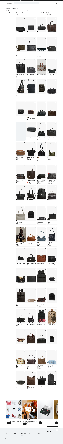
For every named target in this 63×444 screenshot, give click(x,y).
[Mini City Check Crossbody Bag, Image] (52, 275)
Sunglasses (38, 12)
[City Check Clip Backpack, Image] (41, 86)
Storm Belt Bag (29, 303)
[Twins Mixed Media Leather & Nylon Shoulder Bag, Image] (41, 172)
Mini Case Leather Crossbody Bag (19, 158)
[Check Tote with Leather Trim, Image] (21, 66)
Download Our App (49, 429)
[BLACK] (37, 157)
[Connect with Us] (51, 431)
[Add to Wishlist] (24, 18)
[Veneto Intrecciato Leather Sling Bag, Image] (52, 66)
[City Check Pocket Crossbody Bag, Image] (21, 172)
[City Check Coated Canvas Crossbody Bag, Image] (21, 25)
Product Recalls (7, 439)
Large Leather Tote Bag (52, 33)
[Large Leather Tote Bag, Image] (52, 25)
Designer (38, 5)
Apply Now (41, 0)
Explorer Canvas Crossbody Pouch (30, 95)
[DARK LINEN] (28, 386)
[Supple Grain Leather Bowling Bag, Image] (41, 336)
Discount (7, 37)
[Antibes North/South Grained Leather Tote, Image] (31, 336)
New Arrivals (23, 12)
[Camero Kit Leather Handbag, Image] (31, 357)
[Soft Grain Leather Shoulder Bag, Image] (31, 66)
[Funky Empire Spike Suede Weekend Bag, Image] (52, 109)
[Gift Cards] (45, 409)
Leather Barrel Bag (41, 117)
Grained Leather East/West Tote (40, 264)
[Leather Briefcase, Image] (52, 129)
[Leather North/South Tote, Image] (31, 172)
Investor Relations (39, 432)
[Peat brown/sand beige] (27, 117)
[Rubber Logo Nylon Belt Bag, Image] (41, 44)
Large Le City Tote (19, 324)
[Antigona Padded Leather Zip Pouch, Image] (31, 275)
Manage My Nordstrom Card (32, 434)
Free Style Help (22, 432)
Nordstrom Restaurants (23, 436)
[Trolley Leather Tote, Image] (31, 192)
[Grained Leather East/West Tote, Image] (41, 255)
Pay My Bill (30, 433)
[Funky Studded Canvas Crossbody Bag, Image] (52, 357)
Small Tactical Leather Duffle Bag (51, 201)
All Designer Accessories (19, 12)
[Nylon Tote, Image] (41, 378)
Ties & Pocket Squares (42, 12)
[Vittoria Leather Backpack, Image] (41, 192)
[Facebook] (50, 431)
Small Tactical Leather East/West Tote (20, 222)
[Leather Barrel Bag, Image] (41, 109)
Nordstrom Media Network (40, 434)
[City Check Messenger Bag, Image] (31, 25)
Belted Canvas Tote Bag (30, 387)
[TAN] (38, 157)
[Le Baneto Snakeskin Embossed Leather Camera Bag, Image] (41, 295)
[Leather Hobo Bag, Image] (41, 129)
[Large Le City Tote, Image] (21, 316)
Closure (7, 39)
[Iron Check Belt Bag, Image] (21, 378)
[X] (48, 431)
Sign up (52, 426)
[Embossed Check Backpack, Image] (52, 295)
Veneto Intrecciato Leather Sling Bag (51, 75)
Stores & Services (23, 429)
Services (53, 5)
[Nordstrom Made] (13, 409)
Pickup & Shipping (8, 10)
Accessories (30, 5)
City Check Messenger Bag (31, 33)
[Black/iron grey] (28, 117)
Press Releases (38, 433)
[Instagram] (45, 431)
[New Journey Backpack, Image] (41, 275)
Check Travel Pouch (30, 137)
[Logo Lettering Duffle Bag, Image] (31, 255)
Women (14, 5)
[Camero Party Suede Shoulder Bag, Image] (41, 234)
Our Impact (14, 433)
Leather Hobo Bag (41, 137)
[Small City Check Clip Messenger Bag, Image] (21, 109)
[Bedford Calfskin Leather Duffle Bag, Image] (21, 234)
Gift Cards (6, 437)
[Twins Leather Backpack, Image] (21, 295)
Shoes (26, 5)
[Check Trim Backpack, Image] (31, 213)
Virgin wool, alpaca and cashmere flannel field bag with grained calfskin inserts (41, 75)
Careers (14, 432)
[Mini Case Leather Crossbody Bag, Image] (21, 149)
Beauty (22, 5)
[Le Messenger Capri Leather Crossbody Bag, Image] (52, 44)
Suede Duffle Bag (41, 158)
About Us (14, 429)
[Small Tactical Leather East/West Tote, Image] (21, 213)
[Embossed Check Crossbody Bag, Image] (21, 255)
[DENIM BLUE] (37, 242)
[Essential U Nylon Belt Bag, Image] (52, 86)
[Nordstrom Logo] (9, 3)
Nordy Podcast (14, 437)
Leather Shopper (30, 157)
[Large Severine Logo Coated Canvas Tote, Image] (21, 275)
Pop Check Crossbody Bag (31, 118)
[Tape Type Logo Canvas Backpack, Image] (41, 316)
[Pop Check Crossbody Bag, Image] (31, 109)
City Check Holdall (40, 33)
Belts (28, 12)
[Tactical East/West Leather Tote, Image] (31, 44)
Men (18, 5)
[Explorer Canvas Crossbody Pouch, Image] (31, 86)
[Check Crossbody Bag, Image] (21, 357)
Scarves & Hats (34, 12)
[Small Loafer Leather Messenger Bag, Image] (52, 149)
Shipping (6, 433)
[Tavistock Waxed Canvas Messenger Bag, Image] (52, 316)
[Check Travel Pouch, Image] (31, 129)
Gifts (46, 5)
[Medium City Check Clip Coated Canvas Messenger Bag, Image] (52, 255)
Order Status (6, 432)
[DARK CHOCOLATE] (27, 386)
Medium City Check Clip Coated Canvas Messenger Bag (51, 264)
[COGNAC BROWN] (38, 242)
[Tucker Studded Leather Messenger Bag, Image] (31, 316)
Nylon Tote (40, 386)
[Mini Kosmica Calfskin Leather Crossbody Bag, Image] (41, 213)
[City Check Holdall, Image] (41, 25)
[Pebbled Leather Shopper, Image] (21, 192)
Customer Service (7, 429)
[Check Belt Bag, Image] (21, 336)
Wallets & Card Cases (48, 12)
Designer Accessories (14, 8)
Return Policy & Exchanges (8, 434)
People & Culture (15, 434)
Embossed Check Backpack (52, 303)
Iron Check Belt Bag (19, 386)
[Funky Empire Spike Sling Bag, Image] (21, 86)
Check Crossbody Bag (20, 365)
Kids (34, 5)
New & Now (10, 5)
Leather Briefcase (51, 137)
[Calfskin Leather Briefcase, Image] (52, 213)
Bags (26, 12)
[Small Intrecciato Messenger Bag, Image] (21, 44)
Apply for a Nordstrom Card (32, 432)
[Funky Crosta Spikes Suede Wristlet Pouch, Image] (52, 172)
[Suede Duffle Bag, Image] (41, 149)
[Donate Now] (29, 409)
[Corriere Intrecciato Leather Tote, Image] (52, 234)
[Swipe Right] (56, 398)
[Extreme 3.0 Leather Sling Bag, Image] (52, 378)
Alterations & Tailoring (23, 433)
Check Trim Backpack (30, 221)
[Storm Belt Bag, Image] (31, 295)
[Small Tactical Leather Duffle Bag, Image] (52, 192)
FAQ (5, 438)
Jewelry (31, 12)
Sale (49, 5)
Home (42, 5)
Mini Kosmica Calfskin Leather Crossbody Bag (41, 222)
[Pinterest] (47, 431)
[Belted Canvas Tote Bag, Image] (31, 378)
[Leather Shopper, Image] (31, 149)
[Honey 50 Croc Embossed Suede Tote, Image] (41, 357)
